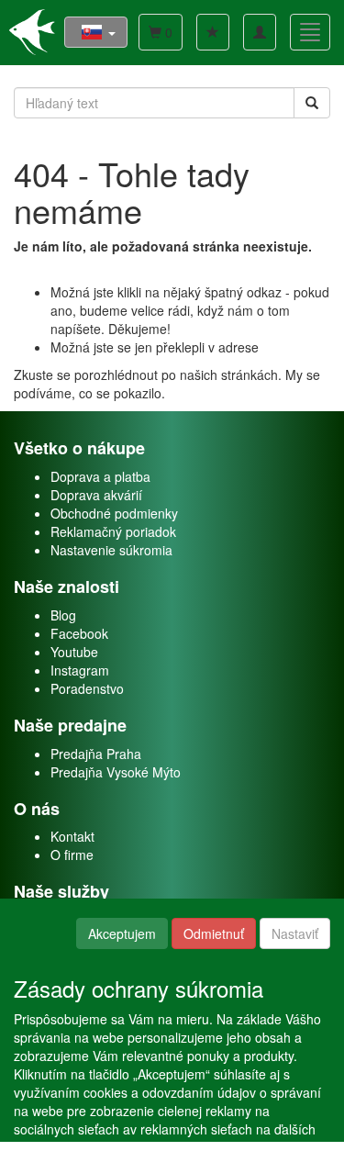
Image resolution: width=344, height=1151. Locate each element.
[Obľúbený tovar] (212, 32)
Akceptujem (122, 933)
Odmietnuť (213, 933)
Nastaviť (295, 933)
